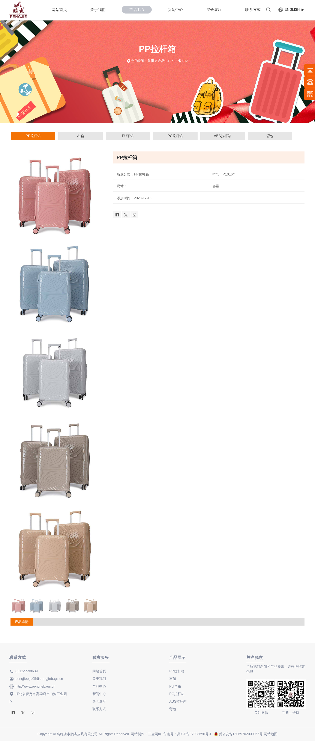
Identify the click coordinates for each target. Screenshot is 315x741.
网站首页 (59, 10)
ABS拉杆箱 (222, 136)
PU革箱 (128, 136)
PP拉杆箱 (33, 136)
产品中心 (136, 10)
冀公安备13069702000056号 (241, 734)
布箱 (80, 136)
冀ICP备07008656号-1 (194, 734)
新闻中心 (175, 10)
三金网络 (155, 734)
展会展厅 (214, 10)
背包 (270, 136)
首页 (150, 61)
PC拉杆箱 (175, 136)
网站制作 (137, 734)
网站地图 (271, 734)
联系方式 (253, 10)
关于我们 (98, 10)
